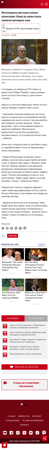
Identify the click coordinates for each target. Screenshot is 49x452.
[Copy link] (2, 228)
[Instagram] (18, 433)
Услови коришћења (33, 420)
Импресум (23, 416)
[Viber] (44, 433)
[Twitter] (24, 433)
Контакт (36, 416)
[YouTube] (5, 433)
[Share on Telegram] (11, 228)
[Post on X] (16, 228)
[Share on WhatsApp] (20, 228)
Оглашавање (12, 420)
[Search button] (42, 4)
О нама (11, 416)
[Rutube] (31, 433)
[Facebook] (11, 433)
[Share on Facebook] (7, 228)
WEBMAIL (24, 425)
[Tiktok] (37, 433)
